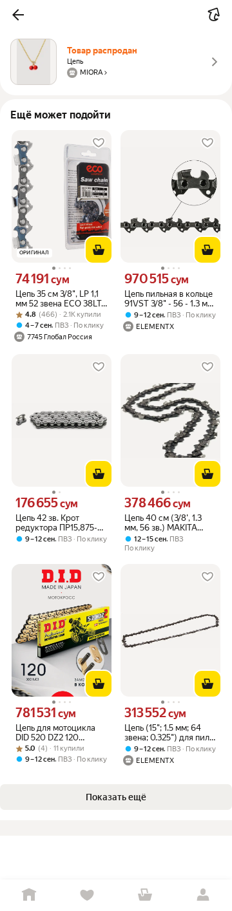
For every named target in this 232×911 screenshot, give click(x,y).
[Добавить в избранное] (98, 143)
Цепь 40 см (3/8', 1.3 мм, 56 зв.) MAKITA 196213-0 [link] (163, 522)
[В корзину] (98, 250)
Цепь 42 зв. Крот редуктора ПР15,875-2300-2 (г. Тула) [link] (56, 522)
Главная (29, 895)
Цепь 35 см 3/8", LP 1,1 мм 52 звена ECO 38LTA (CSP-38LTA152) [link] (61, 298)
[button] (18, 15)
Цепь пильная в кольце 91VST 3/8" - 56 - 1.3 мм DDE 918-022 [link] (168, 298)
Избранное (87, 895)
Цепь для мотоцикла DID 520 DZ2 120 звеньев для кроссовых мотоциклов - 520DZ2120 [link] (60, 732)
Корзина (145, 895)
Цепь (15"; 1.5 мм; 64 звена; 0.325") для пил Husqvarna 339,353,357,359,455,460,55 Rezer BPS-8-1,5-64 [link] (170, 732)
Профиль (203, 895)
